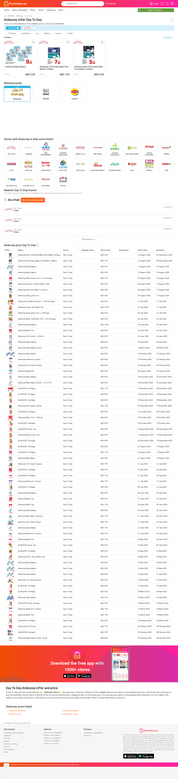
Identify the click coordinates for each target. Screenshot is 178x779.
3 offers (7, 37)
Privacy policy (63, 765)
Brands (6, 741)
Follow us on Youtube (51, 741)
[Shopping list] (172, 4)
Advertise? (7, 735)
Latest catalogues (19, 10)
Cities (60, 10)
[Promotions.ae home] (15, 4)
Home (6, 10)
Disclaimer (37, 765)
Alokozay (19, 16)
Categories (51, 10)
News (6, 752)
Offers (33, 10)
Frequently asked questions (13, 733)
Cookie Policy (74, 765)
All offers (11, 16)
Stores (41, 10)
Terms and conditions (50, 765)
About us (7, 747)
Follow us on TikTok (51, 743)
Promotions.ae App (10, 744)
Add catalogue (9, 749)
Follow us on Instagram (52, 738)
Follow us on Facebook (52, 735)
